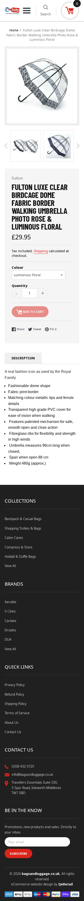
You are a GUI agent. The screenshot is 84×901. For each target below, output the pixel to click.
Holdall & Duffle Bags (20, 556)
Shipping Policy (16, 703)
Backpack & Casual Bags (23, 519)
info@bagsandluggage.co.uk (32, 774)
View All (10, 566)
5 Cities (10, 611)
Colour (17, 267)
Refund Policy (14, 694)
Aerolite (10, 602)
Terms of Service (17, 713)
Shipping (41, 250)
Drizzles (10, 630)
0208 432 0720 (23, 766)
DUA (8, 639)
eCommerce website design (32, 884)
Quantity (20, 285)
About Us (11, 722)
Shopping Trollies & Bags (23, 528)
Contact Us (13, 732)
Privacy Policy (15, 685)
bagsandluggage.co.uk (41, 873)
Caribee (10, 621)
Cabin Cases (14, 537)
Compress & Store (18, 547)
